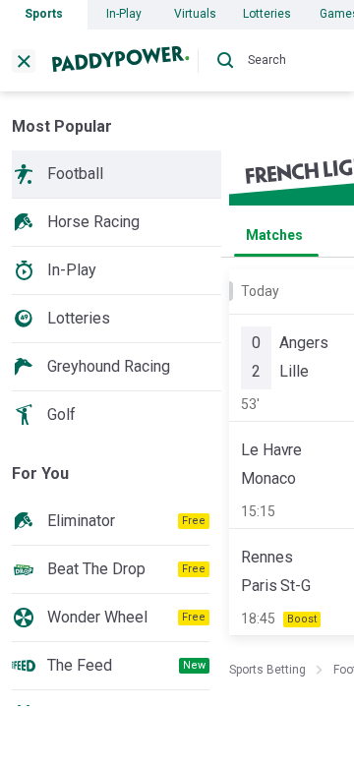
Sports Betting (267, 670)
